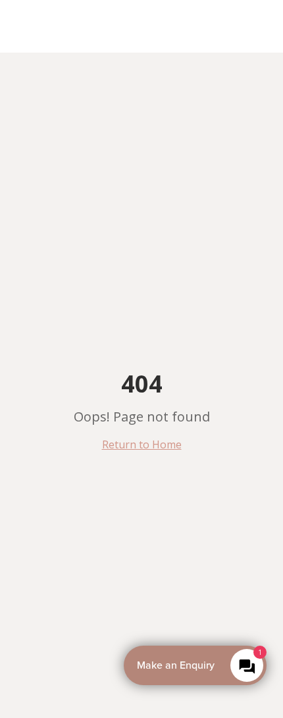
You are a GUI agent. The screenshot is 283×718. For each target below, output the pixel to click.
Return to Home (142, 444)
